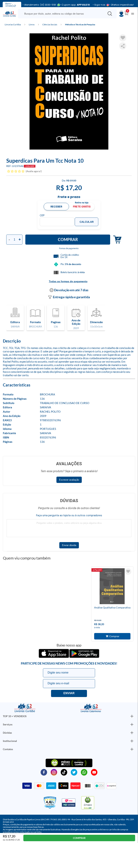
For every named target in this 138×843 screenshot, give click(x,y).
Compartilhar (122, 45)
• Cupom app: (75, 5)
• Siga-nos (99, 5)
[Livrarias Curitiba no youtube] (94, 772)
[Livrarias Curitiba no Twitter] (74, 772)
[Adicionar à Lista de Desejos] (122, 37)
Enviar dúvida (69, 545)
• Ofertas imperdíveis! (121, 5)
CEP (42, 215)
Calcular (87, 221)
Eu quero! (69, 693)
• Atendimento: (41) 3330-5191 (39, 5)
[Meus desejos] (128, 571)
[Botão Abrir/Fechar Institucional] (132, 716)
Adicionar (115, 239)
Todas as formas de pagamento (68, 281)
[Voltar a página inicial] (9, 13)
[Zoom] (69, 91)
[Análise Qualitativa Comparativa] (112, 587)
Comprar (68, 239)
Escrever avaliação (69, 479)
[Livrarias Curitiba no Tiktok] (64, 772)
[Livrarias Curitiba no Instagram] (54, 772)
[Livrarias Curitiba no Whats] (84, 772)
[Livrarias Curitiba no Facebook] (44, 772)
